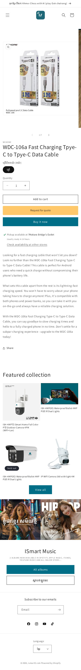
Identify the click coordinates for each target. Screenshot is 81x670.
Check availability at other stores (27, 244)
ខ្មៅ (8, 169)
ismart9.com (34, 663)
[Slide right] (49, 135)
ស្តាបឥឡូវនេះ (40, 580)
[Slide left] (32, 135)
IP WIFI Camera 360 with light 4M (57, 476)
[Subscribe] (59, 609)
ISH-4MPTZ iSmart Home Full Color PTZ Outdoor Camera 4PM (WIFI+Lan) (20, 427)
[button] (7, 15)
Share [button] (10, 348)
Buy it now (40, 222)
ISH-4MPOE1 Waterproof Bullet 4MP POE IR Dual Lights (59, 410)
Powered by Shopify (51, 663)
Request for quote (40, 210)
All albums (41, 569)
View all (40, 489)
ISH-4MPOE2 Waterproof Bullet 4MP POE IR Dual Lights (21, 478)
